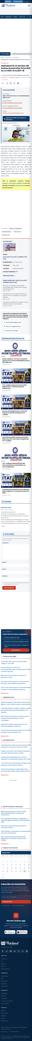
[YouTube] (10, 951)
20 (16, 868)
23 (28, 868)
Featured (15, 57)
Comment (5, 543)
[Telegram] (26, 951)
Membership (4, 1021)
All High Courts (7, 113)
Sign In (27, 1)
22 (24, 868)
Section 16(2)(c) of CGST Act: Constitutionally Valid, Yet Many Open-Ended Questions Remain (16, 669)
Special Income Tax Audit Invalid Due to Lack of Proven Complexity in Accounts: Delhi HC (15, 295)
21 (20, 868)
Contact (3, 1018)
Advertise (3, 1016)
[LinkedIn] (14, 951)
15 (24, 865)
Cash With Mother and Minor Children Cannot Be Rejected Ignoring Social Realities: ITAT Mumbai (16, 710)
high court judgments (16, 228)
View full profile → (9, 275)
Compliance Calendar (7, 1001)
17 (3, 868)
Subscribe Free (7, 901)
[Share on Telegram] (17, 83)
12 (11, 865)
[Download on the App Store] (22, 932)
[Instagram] (18, 951)
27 (16, 871)
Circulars (3, 996)
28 (20, 871)
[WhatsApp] (22, 951)
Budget (15, 16)
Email (4, 569)
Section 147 (18, 231)
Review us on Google (12, 330)
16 (28, 865)
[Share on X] (7, 83)
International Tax (5, 969)
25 (7, 871)
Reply (3, 526)
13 (15, 865)
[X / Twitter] (6, 951)
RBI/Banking (4, 981)
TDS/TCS (3, 966)
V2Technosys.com (5, 1029)
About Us (3, 1011)
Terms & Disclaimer (14, 1031)
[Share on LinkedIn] (10, 83)
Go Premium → (16, 650)
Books (9, 1)
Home (2, 16)
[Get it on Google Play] (10, 932)
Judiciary (17, 77)
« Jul (2, 877)
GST (2, 961)
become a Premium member (12, 183)
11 (7, 865)
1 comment (5, 79)
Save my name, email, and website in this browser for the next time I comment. (16, 583)
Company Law (5, 976)
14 (20, 865)
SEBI (2, 978)
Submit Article (4, 1013)
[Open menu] (29, 5)
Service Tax (22, 16)
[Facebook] (2, 951)
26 (11, 871)
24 (3, 871)
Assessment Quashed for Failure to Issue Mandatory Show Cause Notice (15, 303)
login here (19, 185)
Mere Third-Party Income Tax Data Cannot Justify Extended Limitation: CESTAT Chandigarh (15, 718)
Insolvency (4, 983)
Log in (15, 123)
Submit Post (18, 1)
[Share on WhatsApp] (14, 83)
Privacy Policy (4, 1031)
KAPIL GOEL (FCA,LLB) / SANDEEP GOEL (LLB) (16, 75)
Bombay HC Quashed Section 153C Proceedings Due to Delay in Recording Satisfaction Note (15, 287)
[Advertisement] (16, 35)
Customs (3, 964)
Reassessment (7, 231)
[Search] (30, 17)
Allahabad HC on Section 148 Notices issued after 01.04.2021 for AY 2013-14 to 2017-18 (15, 68)
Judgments (4, 998)
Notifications (4, 993)
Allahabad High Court (17, 113)
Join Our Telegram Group (13, 326)
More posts (5, 693)
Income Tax (8, 16)
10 (3, 865)
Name (4, 562)
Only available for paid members (13, 103)
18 (7, 868)
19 (11, 868)
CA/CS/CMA (4, 986)
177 (17, 272)
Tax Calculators (5, 1003)
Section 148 (6, 235)
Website (4, 576)
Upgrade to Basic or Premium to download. (16, 118)
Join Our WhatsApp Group (13, 322)
